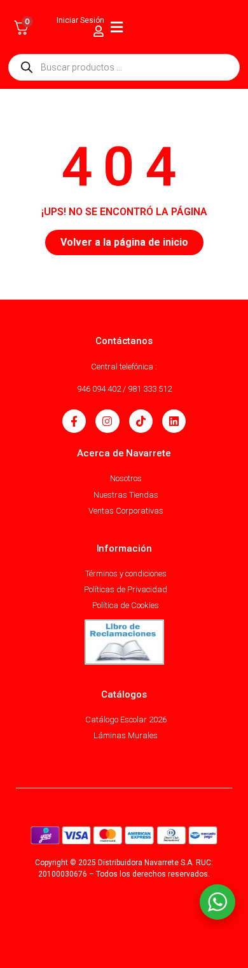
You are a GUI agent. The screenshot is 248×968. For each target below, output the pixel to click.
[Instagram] (107, 421)
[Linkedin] (174, 421)
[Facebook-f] (74, 421)
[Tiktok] (141, 421)
